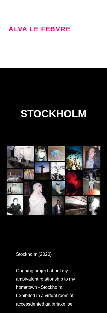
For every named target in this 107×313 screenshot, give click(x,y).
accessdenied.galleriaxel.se (44, 303)
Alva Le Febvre (40, 29)
